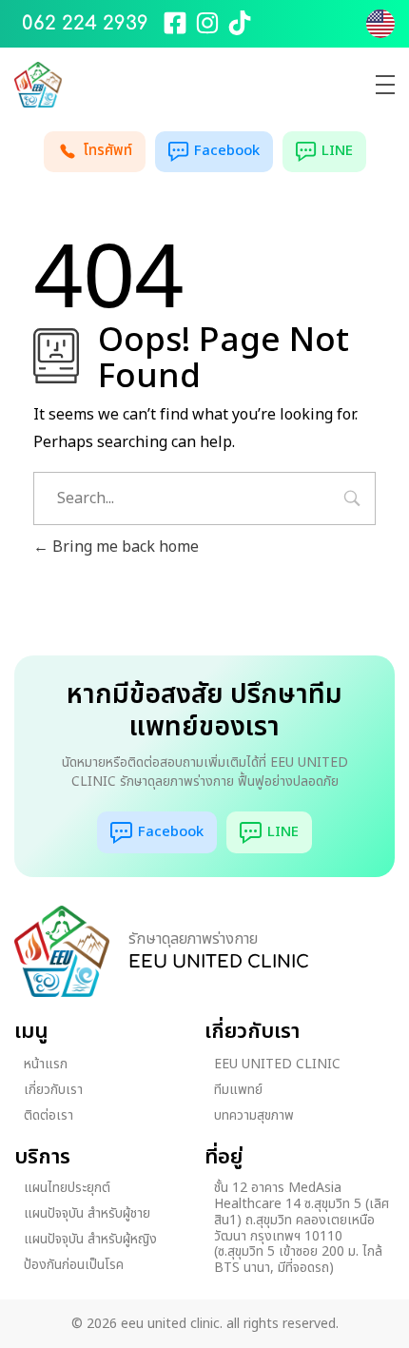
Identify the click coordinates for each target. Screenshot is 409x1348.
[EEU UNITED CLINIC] (61, 951)
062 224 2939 (85, 23)
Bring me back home (124, 547)
